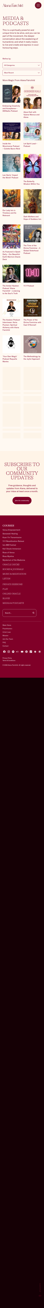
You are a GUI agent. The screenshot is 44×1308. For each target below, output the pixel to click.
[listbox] (22, 65)
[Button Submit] (33, 613)
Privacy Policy (7, 658)
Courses (8, 526)
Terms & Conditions (9, 660)
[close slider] (38, 5)
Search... (8, 613)
